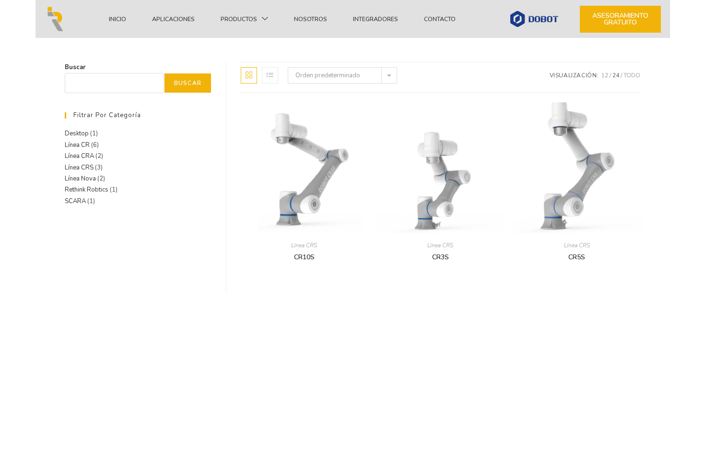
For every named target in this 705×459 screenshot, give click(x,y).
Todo (631, 75)
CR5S (576, 257)
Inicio (117, 19)
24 (615, 75)
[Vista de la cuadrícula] (249, 75)
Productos (239, 19)
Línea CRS (304, 245)
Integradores (375, 19)
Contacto (440, 19)
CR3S (440, 257)
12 (604, 75)
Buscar (75, 67)
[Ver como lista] (270, 75)
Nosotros (310, 19)
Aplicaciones (173, 19)
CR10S (304, 257)
